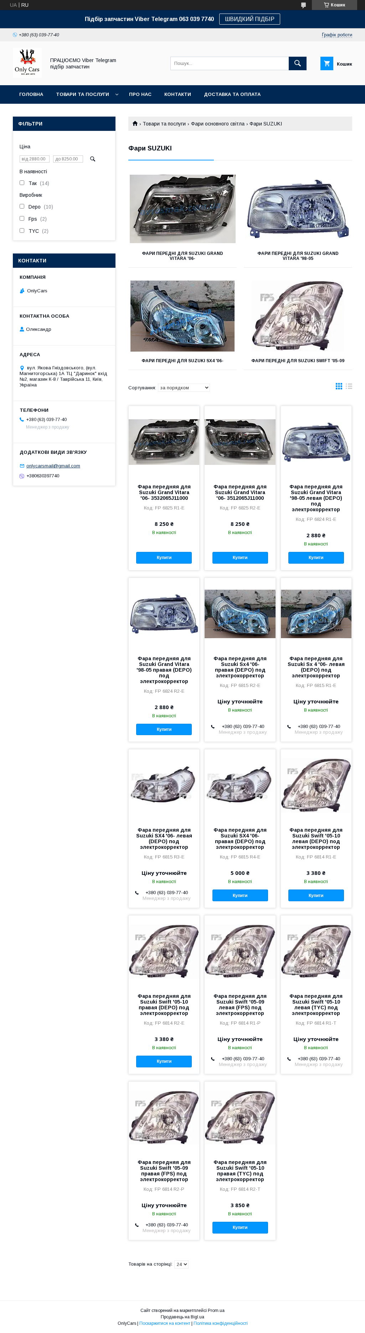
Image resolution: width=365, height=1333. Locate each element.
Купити (164, 557)
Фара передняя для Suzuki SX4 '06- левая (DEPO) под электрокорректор (164, 838)
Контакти (177, 94)
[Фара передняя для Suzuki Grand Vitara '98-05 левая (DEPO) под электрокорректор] (316, 441)
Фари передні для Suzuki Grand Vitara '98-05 (298, 256)
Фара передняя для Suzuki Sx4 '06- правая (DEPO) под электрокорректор (240, 667)
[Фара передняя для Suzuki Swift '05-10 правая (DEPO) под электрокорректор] (164, 951)
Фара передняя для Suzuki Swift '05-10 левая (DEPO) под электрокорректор (316, 838)
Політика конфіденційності (221, 1323)
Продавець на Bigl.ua (182, 1316)
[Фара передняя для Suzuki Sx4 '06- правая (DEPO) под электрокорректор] (240, 613)
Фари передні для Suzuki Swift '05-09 (297, 360)
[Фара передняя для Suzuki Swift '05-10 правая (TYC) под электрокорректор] (240, 1117)
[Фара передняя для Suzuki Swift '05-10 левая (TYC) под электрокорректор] (316, 951)
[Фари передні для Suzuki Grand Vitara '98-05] (298, 209)
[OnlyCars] (27, 76)
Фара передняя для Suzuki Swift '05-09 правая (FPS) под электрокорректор (164, 1170)
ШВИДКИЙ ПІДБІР (249, 19)
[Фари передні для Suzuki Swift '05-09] (298, 316)
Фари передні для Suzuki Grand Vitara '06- (182, 256)
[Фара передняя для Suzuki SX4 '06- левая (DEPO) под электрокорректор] (164, 785)
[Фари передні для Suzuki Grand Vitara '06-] (182, 209)
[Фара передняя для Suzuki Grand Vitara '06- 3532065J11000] (164, 441)
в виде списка (349, 388)
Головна (31, 94)
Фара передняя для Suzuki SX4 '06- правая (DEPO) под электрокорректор (240, 838)
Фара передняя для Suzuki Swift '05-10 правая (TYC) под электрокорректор (240, 1170)
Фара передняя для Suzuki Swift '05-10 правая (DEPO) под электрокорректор (164, 1004)
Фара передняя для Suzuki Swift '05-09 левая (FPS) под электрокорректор (240, 1004)
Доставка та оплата (232, 94)
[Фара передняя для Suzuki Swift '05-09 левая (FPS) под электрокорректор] (240, 951)
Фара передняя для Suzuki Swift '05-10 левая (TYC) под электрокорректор (316, 1004)
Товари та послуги (82, 94)
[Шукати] (298, 63)
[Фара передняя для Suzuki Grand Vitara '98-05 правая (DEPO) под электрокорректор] (164, 613)
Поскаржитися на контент (164, 1323)
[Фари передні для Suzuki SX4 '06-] (182, 316)
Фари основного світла (218, 124)
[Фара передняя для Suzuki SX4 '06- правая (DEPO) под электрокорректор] (240, 785)
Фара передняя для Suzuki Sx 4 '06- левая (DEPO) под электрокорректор (316, 667)
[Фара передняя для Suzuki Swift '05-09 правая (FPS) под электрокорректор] (164, 1117)
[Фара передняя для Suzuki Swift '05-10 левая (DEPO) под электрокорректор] (316, 785)
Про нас (140, 94)
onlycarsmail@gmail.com (53, 465)
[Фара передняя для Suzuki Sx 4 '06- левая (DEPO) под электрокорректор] (316, 613)
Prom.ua (216, 1310)
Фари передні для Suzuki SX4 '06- (182, 360)
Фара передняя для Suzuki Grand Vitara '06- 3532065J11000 (164, 492)
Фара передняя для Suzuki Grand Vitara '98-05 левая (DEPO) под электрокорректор (316, 498)
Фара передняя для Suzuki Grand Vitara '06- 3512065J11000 (240, 492)
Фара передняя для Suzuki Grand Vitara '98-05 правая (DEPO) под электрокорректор (164, 670)
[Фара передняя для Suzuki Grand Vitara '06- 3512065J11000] (240, 441)
